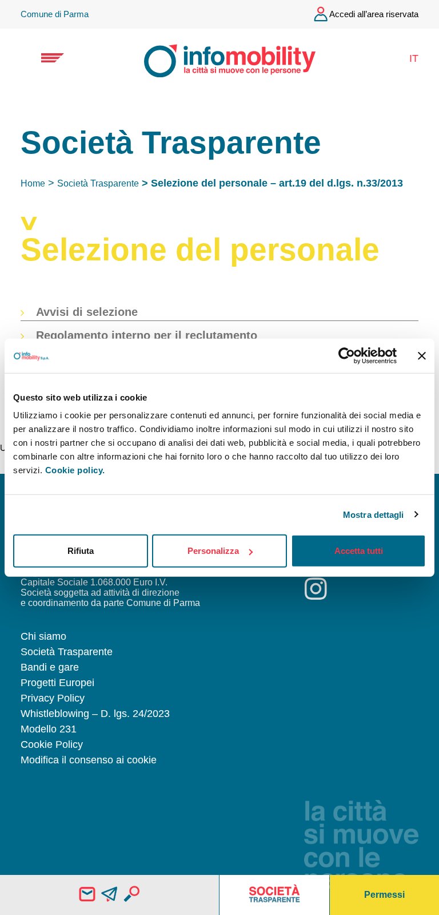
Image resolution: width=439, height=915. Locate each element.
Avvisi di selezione (87, 312)
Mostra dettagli (373, 514)
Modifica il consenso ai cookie (89, 760)
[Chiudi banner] (422, 355)
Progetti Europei (57, 682)
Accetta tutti (358, 551)
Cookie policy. (75, 470)
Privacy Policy (53, 698)
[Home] (219, 58)
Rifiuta (80, 551)
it (413, 58)
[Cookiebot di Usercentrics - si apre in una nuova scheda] (347, 355)
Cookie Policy (52, 744)
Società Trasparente (98, 183)
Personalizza (213, 551)
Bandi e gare (50, 667)
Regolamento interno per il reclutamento (146, 335)
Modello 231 (49, 729)
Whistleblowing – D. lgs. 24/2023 (95, 713)
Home (33, 183)
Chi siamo (43, 636)
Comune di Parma (55, 14)
